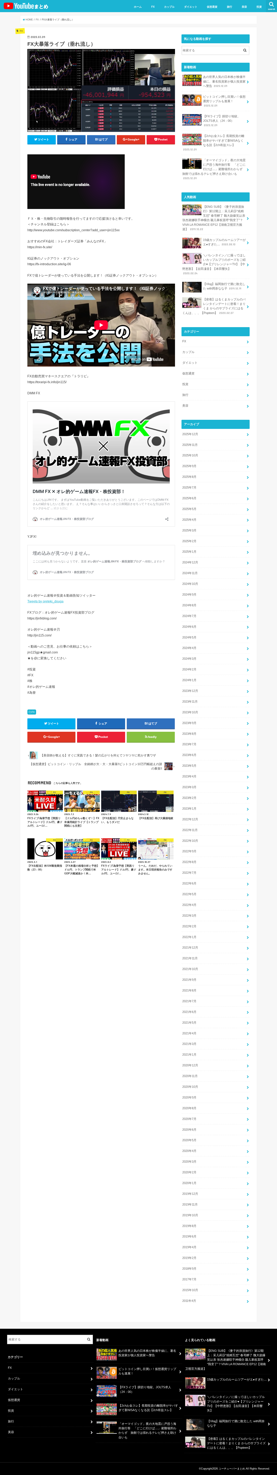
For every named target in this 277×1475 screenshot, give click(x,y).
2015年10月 (190, 1290)
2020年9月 (189, 1097)
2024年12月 (190, 562)
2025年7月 (189, 487)
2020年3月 (189, 1161)
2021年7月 (189, 1001)
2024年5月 (189, 637)
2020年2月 (189, 1172)
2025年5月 (189, 509)
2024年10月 (190, 583)
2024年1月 (189, 680)
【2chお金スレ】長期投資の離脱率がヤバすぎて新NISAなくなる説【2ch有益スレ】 (213, 142)
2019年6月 (189, 1236)
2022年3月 (189, 915)
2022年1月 (189, 937)
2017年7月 (189, 1279)
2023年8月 (189, 733)
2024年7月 (189, 616)
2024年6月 (189, 626)
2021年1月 (189, 1054)
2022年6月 (189, 883)
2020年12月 (190, 1065)
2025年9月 (189, 466)
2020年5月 (189, 1140)
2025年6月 (189, 498)
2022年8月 (189, 862)
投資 (259, 6)
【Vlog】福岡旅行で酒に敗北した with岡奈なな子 (224, 286)
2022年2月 (189, 926)
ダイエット (190, 6)
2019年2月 (189, 1258)
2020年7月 (189, 1119)
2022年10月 (190, 840)
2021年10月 (190, 969)
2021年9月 (189, 979)
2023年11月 (190, 701)
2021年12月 (190, 947)
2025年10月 (190, 455)
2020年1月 (189, 1183)
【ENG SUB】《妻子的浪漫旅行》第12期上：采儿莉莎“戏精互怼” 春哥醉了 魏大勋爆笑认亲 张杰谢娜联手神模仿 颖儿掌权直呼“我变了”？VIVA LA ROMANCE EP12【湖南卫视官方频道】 (213, 218)
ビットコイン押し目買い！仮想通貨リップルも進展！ (224, 101)
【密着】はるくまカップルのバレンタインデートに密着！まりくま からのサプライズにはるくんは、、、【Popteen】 (214, 306)
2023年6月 (189, 755)
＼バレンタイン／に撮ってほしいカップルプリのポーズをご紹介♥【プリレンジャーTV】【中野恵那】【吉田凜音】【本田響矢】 (214, 264)
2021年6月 (189, 1012)
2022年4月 (189, 905)
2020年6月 (189, 1129)
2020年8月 (189, 1108)
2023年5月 (189, 765)
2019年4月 (189, 1247)
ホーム (138, 6)
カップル (169, 6)
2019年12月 (190, 1193)
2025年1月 (189, 551)
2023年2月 (189, 798)
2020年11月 (190, 1076)
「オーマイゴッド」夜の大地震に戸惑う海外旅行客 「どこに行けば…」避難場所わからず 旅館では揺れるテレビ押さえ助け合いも (214, 169)
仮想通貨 (212, 6)
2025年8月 (189, 476)
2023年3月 (189, 787)
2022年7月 (189, 872)
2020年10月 (190, 1086)
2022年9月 (189, 851)
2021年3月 (189, 1044)
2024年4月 (189, 648)
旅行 (229, 6)
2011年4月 (189, 1300)
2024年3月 (189, 658)
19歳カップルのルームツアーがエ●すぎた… (224, 242)
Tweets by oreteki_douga (45, 601)
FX (153, 6)
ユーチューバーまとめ (232, 1468)
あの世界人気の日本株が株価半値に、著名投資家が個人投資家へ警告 (224, 81)
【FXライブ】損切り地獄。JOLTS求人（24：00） (221, 121)
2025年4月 (189, 519)
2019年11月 (190, 1204)
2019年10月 (190, 1215)
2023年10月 (190, 712)
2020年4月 (189, 1151)
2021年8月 (189, 990)
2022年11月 (190, 830)
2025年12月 (190, 434)
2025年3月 (189, 530)
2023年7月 (189, 744)
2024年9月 (189, 594)
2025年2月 (189, 541)
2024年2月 (189, 669)
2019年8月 (189, 1226)
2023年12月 (190, 690)
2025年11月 (190, 444)
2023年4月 (189, 776)
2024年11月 (190, 573)
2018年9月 (189, 1268)
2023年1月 (189, 808)
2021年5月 (189, 1022)
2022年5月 (189, 894)
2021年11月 (190, 958)
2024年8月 (189, 605)
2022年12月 (190, 819)
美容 (244, 6)
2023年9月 (189, 723)
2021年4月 (189, 1033)
